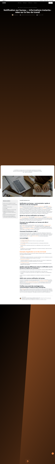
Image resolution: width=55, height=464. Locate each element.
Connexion (41, 0)
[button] (19, 3)
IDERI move (30, 2)
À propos (35, 2)
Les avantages (5, 208)
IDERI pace (24, 2)
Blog (45, 0)
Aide (47, 0)
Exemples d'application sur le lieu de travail (9, 209)
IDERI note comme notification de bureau (9, 214)
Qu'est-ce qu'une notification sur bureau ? (9, 203)
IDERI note (19, 2)
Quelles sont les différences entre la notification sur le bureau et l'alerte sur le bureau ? (9, 212)
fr (52, 0)
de (49, 0)
